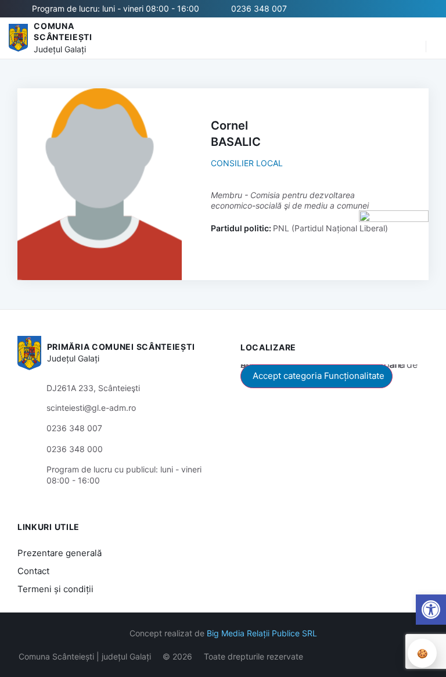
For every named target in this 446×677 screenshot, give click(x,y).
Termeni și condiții (55, 588)
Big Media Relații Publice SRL (262, 633)
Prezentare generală (59, 552)
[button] (411, 38)
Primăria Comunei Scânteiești (121, 347)
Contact (33, 570)
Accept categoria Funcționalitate (318, 375)
